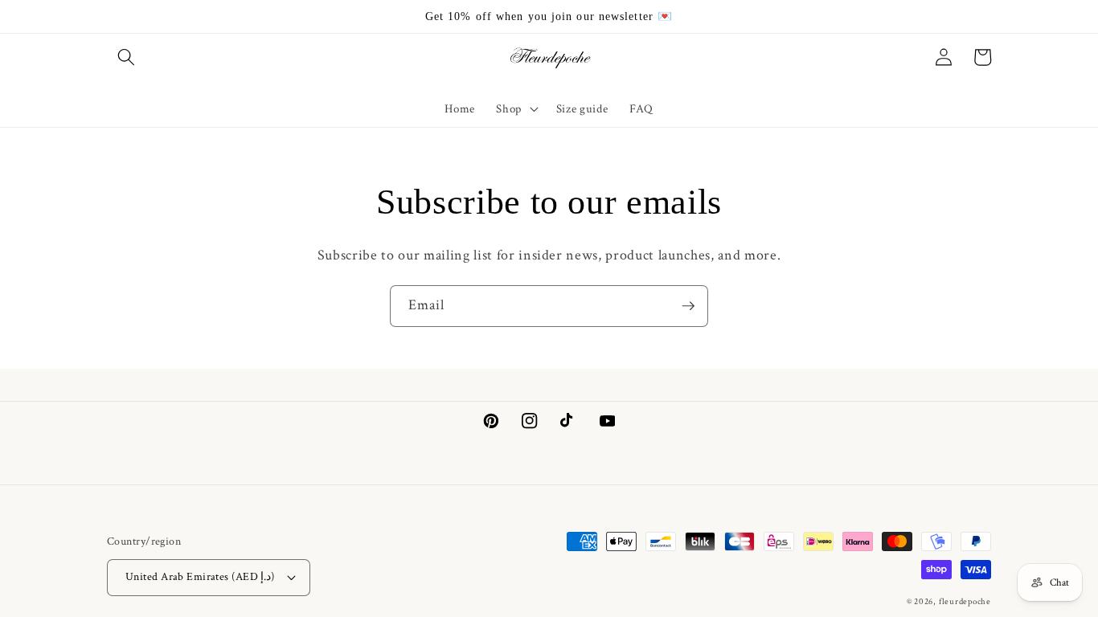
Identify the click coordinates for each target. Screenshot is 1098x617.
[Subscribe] (688, 306)
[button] (126, 57)
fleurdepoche (965, 601)
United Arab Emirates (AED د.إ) (200, 576)
